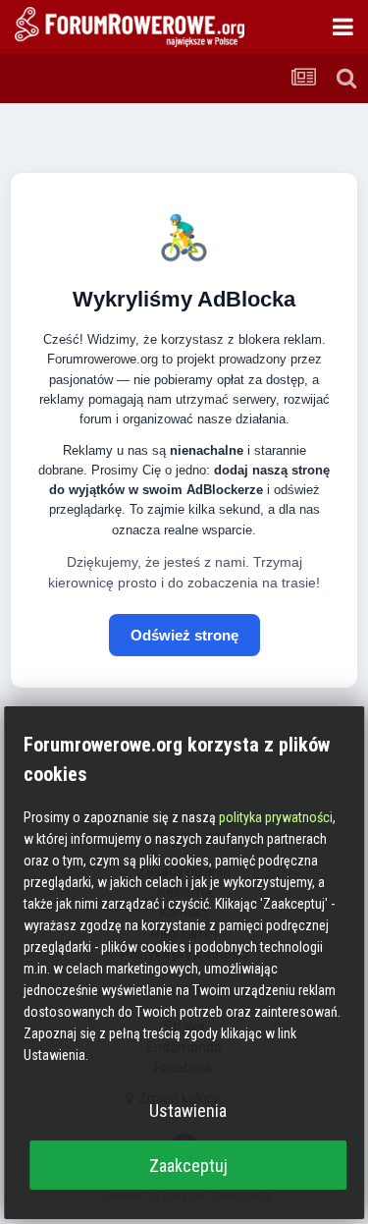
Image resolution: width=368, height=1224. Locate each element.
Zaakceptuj (188, 1165)
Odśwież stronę (184, 635)
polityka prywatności (276, 817)
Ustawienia (188, 1110)
